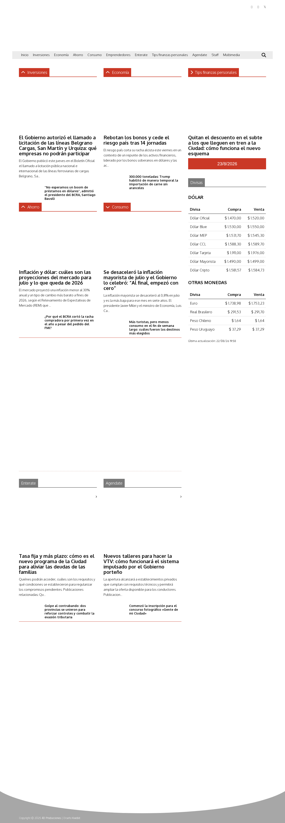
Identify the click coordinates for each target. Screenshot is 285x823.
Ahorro (78, 55)
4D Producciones (51, 818)
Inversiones (41, 55)
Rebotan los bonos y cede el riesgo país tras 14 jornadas (136, 140)
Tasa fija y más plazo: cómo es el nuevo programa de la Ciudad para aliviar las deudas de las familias (56, 564)
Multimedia (231, 55)
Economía (61, 55)
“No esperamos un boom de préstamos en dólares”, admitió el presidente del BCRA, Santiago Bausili (70, 192)
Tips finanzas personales (170, 55)
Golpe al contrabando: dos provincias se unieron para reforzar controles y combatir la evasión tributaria (69, 611)
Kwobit (76, 818)
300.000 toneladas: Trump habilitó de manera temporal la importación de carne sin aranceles (153, 182)
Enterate (141, 55)
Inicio (24, 55)
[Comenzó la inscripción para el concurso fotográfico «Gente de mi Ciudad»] (115, 617)
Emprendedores (118, 55)
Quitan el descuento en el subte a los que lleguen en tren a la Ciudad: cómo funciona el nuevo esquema (225, 145)
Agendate (199, 55)
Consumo (95, 55)
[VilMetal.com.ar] (41, 45)
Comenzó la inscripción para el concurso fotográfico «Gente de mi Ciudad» (153, 609)
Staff (215, 55)
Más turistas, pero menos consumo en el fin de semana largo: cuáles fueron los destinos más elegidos (154, 327)
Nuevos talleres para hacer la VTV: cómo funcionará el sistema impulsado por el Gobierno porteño (141, 564)
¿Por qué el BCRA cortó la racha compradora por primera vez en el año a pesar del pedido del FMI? (69, 322)
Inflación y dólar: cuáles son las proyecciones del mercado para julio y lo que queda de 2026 (55, 277)
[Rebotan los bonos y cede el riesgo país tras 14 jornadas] (142, 129)
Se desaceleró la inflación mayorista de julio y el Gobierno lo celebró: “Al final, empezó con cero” (141, 280)
